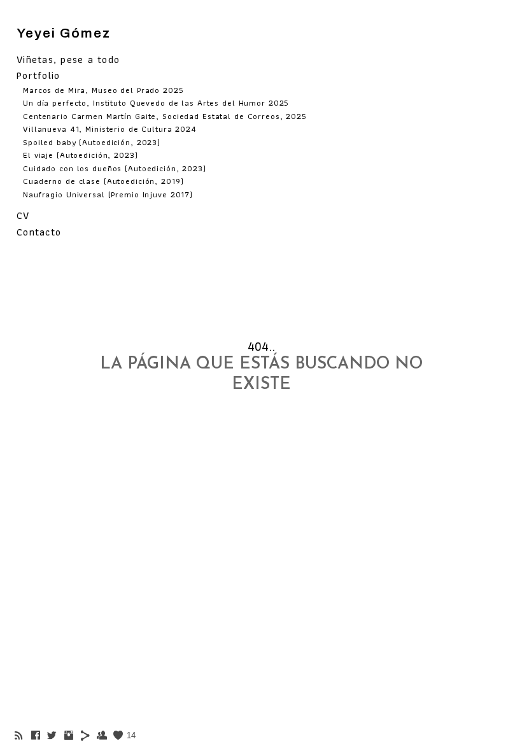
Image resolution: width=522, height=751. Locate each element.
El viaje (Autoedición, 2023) (80, 155)
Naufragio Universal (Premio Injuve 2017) (108, 194)
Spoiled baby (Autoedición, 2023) (91, 142)
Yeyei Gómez (64, 33)
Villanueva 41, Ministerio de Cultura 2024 (110, 129)
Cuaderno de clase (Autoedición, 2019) (103, 181)
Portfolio (38, 75)
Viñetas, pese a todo (68, 59)
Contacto (39, 232)
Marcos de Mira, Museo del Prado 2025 (103, 90)
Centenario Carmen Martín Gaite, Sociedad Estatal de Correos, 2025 (165, 116)
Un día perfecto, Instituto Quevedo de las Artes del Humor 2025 (156, 102)
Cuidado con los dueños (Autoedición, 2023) (114, 168)
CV (23, 215)
